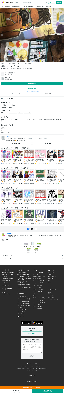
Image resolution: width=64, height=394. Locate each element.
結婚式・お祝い (28, 112)
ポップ (10, 110)
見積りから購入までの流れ (33, 91)
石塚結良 (8, 136)
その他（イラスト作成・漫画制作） (25, 63)
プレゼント (21, 112)
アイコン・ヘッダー (13, 112)
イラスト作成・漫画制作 (11, 63)
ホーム (2, 63)
